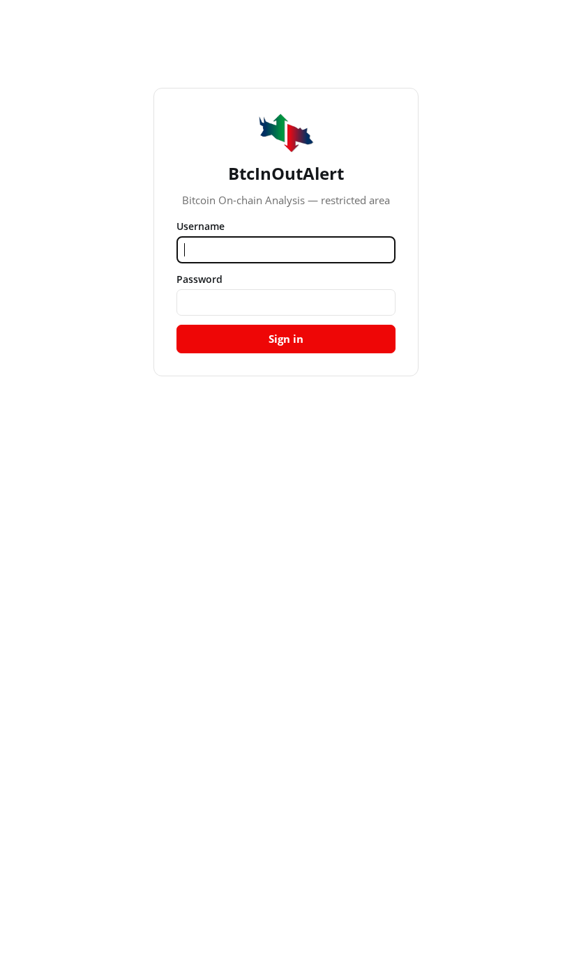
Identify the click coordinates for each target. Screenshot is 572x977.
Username (200, 226)
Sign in (286, 339)
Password (199, 279)
